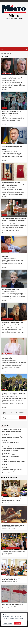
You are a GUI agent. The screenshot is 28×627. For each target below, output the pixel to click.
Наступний (21, 412)
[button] (2, 49)
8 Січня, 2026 (13, 360)
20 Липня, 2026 (14, 115)
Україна (9, 73)
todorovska (5, 187)
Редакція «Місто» (6, 80)
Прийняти (17, 623)
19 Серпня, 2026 (14, 80)
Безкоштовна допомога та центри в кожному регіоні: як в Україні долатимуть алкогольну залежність (14, 220)
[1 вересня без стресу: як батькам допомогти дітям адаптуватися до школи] (14, 567)
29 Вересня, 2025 (14, 396)
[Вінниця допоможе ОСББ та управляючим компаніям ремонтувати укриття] (14, 594)
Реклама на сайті (14, 1)
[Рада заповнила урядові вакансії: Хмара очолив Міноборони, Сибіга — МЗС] (14, 66)
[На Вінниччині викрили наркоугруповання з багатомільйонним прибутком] (14, 382)
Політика (4, 73)
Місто (14, 16)
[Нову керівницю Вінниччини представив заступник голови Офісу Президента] (14, 312)
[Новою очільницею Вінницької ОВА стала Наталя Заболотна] (14, 346)
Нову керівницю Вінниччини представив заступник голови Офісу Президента (12, 323)
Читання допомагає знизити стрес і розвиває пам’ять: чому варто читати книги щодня (13, 436)
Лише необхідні (8, 623)
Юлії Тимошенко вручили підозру (11, 289)
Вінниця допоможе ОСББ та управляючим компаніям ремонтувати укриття (13, 455)
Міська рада (8, 548)
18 (16, 412)
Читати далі (4, 89)
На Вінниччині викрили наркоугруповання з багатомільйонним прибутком (13, 394)
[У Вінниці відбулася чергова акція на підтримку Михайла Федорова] (14, 101)
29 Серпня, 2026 (12, 502)
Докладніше (10, 620)
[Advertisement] (14, 34)
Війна (4, 548)
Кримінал (4, 495)
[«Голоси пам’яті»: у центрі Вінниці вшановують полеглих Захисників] (14, 541)
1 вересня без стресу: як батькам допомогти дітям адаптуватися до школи (13, 449)
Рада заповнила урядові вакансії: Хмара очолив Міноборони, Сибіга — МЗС (12, 77)
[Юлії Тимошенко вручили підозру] (14, 279)
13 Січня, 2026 (13, 326)
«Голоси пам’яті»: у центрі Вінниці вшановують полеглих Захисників (11, 443)
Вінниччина (5, 318)
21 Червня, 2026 (12, 187)
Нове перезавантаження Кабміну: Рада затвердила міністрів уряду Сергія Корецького (12, 148)
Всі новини (5, 521)
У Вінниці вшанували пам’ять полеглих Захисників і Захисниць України (12, 470)
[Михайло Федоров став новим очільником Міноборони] (14, 244)
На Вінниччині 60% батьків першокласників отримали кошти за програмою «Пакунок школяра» (13, 463)
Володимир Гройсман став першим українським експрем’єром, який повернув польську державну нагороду (13, 184)
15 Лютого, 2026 (12, 223)
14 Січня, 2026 (13, 258)
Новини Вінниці (16, 548)
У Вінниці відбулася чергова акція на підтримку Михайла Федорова (11, 112)
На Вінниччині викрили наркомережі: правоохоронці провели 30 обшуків (11, 430)
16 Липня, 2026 (14, 151)
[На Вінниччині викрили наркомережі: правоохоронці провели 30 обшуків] (14, 488)
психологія (5, 574)
